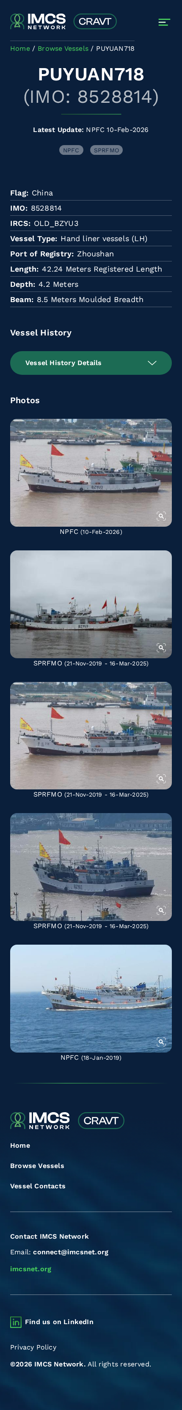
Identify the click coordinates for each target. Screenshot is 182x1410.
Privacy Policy (33, 1347)
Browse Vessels (37, 1166)
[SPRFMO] (91, 604)
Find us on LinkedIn (59, 1322)
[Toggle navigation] (164, 22)
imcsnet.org (30, 1269)
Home (20, 1145)
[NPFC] (91, 473)
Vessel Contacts (38, 1186)
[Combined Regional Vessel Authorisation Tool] (63, 22)
